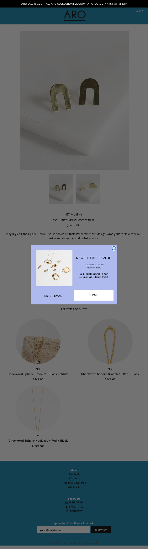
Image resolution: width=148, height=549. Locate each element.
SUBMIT (94, 295)
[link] (54, 268)
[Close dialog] (114, 248)
